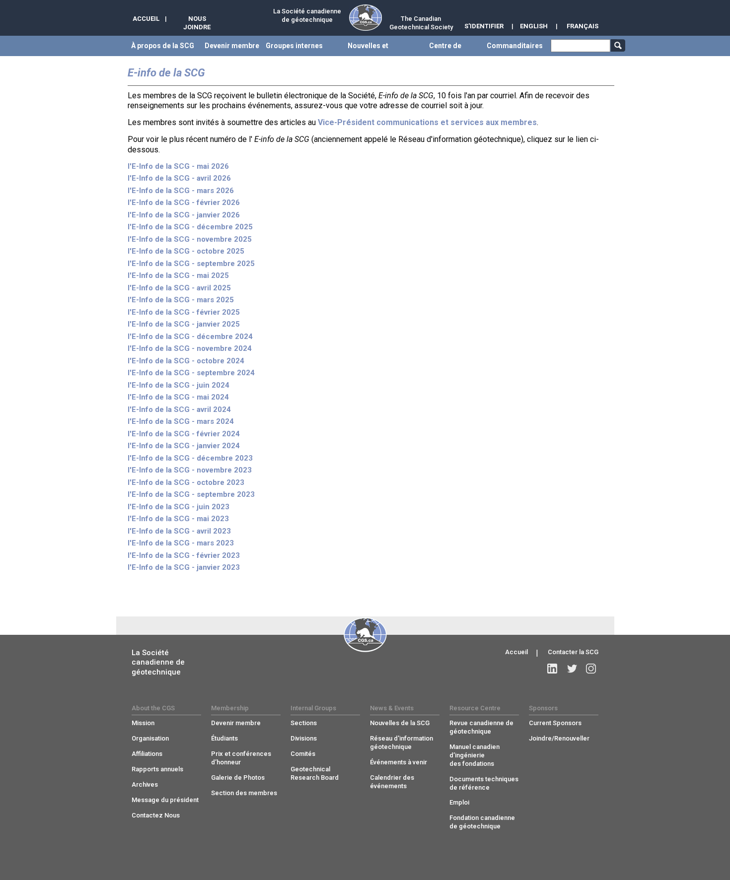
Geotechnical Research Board (315, 773)
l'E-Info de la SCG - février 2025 (184, 312)
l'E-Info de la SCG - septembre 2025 (191, 263)
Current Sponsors (555, 723)
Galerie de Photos (238, 777)
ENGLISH (534, 26)
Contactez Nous (156, 815)
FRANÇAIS (582, 26)
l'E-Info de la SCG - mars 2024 (181, 421)
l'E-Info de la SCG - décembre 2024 (190, 336)
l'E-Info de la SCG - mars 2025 (181, 299)
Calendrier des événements (392, 782)
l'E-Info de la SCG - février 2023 (184, 555)
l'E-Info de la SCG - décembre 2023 (190, 458)
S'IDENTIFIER (484, 26)
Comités (303, 753)
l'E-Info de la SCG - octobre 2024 (186, 360)
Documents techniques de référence (483, 783)
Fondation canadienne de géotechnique (482, 822)
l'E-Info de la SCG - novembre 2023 (190, 470)
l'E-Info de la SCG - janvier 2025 (184, 324)
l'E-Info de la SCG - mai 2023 (178, 518)
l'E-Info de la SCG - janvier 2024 (184, 445)
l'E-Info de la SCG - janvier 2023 (184, 567)
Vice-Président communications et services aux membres (427, 122)
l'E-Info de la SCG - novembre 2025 (190, 239)
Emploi (459, 802)
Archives (145, 784)
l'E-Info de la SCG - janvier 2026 (184, 214)
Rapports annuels (157, 769)
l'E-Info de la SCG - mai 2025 (178, 275)
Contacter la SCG (573, 652)
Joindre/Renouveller (559, 738)
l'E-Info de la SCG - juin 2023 (178, 506)
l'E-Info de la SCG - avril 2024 (179, 409)
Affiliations (147, 753)
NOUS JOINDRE (197, 23)
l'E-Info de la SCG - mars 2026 (181, 190)
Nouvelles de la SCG (400, 723)
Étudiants (224, 738)
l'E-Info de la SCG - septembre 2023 (191, 494)
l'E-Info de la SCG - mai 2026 (178, 166)
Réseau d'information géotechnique (401, 742)
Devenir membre (236, 723)
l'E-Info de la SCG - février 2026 (184, 202)
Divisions (304, 738)
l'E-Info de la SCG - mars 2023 (181, 543)
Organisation (150, 738)
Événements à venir (398, 762)
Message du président (165, 800)
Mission (143, 723)
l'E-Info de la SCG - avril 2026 (179, 178)
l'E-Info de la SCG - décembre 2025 (190, 226)
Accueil (516, 652)
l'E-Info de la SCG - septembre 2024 (191, 372)
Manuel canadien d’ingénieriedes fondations (474, 755)
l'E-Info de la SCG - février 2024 (184, 433)
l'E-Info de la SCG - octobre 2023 (186, 482)
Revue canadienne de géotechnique (481, 727)
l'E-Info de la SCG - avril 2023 (179, 531)
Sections (304, 723)
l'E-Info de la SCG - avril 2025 (179, 287)
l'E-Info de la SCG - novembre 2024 (190, 348)
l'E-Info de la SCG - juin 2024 (178, 385)
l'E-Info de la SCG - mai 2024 (178, 397)
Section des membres (244, 793)
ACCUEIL (146, 18)
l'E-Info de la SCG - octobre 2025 (186, 251)
